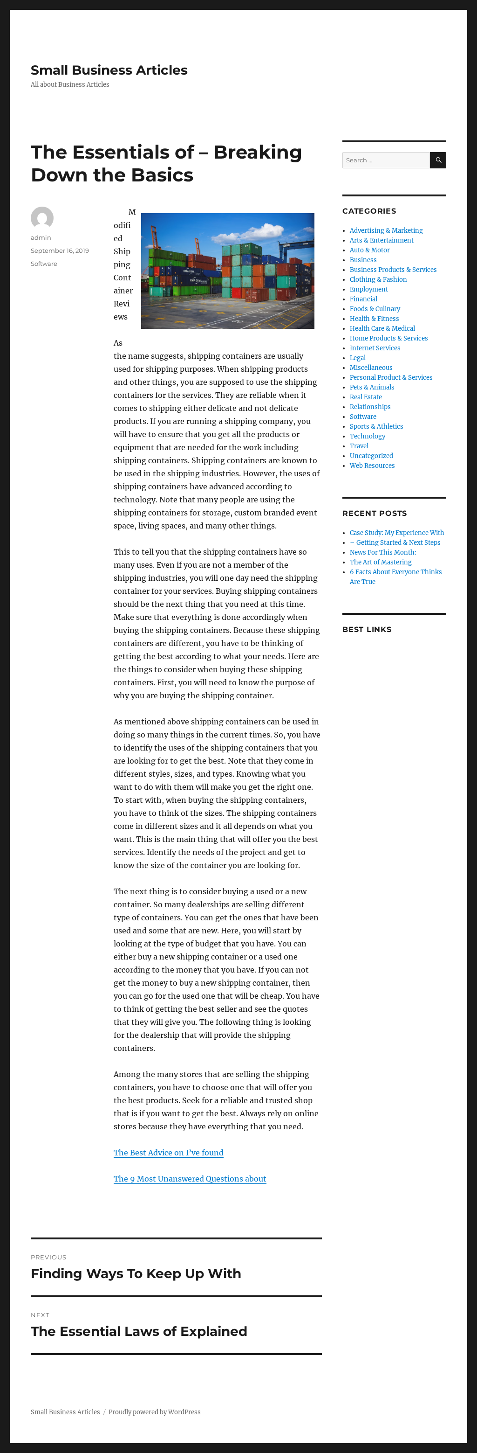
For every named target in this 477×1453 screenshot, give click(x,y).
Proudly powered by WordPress (155, 1412)
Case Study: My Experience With (397, 533)
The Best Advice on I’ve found (169, 1152)
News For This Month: (383, 552)
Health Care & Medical (382, 329)
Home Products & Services (389, 338)
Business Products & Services (393, 270)
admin (41, 237)
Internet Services (375, 348)
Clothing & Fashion (378, 280)
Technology (367, 436)
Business (363, 260)
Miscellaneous (371, 368)
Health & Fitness (374, 319)
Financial (363, 299)
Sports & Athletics (376, 427)
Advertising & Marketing (386, 231)
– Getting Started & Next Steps (395, 543)
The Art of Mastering (381, 562)
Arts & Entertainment (382, 240)
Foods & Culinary (375, 309)
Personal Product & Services (391, 378)
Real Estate (366, 397)
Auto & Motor (370, 250)
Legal (358, 358)
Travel (359, 446)
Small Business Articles (109, 70)
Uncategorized (371, 456)
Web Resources (372, 466)
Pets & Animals (372, 387)
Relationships (370, 407)
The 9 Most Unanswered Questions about (190, 1178)
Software (44, 263)
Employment (369, 289)
